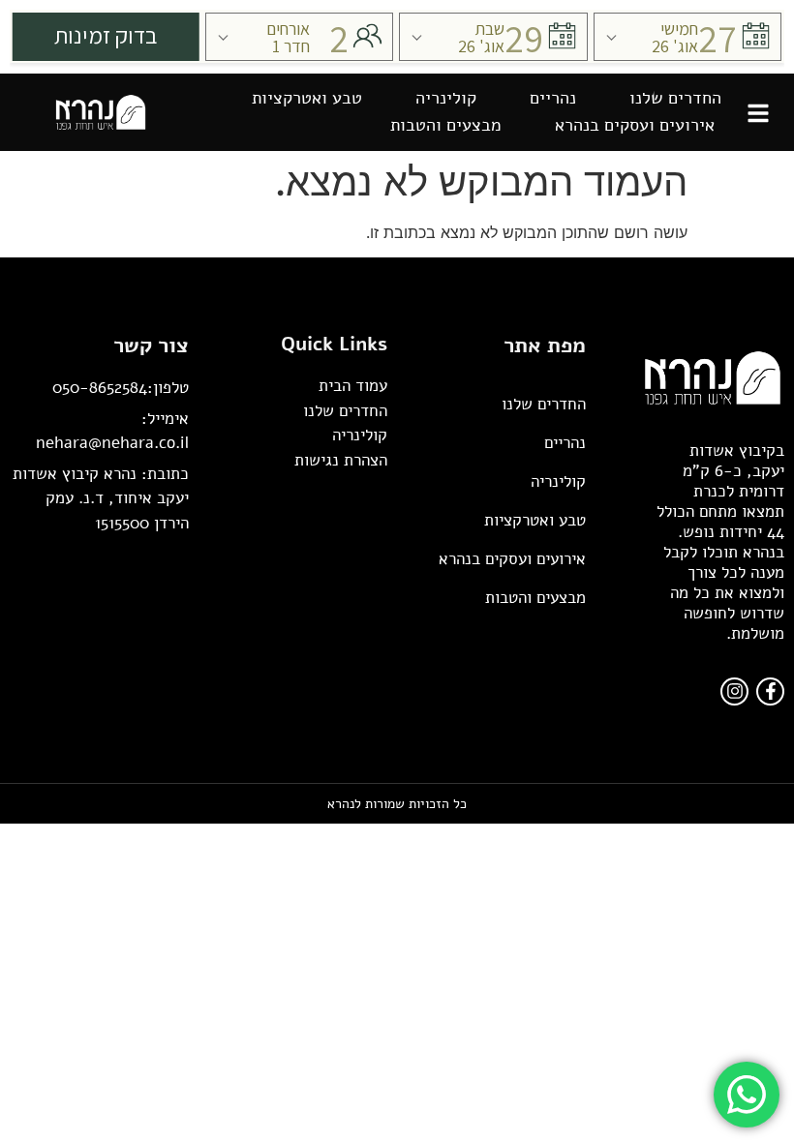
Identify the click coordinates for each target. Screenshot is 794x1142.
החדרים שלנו (675, 97)
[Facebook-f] (770, 691)
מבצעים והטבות (446, 124)
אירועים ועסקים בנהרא (635, 124)
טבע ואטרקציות (307, 97)
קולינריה (445, 97)
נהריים (553, 97)
